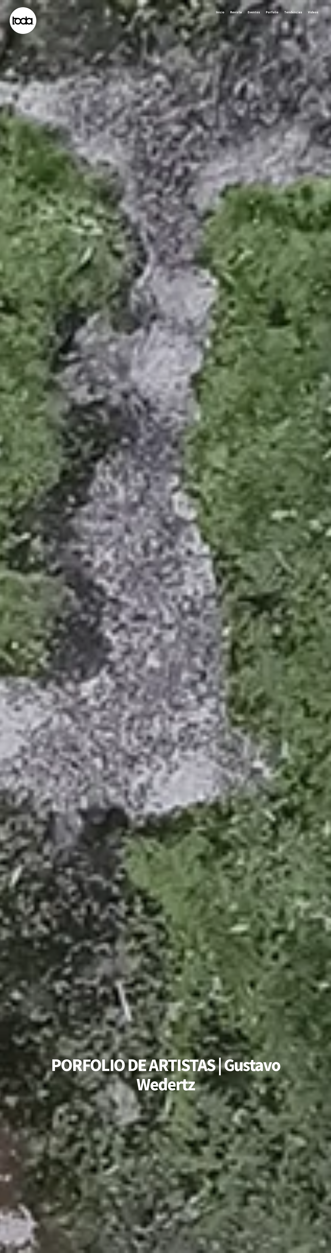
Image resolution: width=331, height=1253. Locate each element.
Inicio (220, 12)
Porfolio (272, 12)
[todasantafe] (23, 33)
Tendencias (293, 12)
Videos (313, 12)
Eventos (254, 12)
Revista (236, 12)
